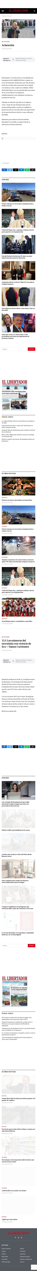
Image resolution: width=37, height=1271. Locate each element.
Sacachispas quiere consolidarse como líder (17, 621)
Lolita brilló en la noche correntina (14, 1190)
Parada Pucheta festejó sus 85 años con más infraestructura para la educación (17, 257)
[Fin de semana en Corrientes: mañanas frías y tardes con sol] (18, 192)
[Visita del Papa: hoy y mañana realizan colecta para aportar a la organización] (18, 218)
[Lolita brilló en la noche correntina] (18, 1176)
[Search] (34, 11)
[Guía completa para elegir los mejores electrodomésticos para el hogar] (18, 868)
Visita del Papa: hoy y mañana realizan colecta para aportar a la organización (18, 231)
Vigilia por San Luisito (9, 1219)
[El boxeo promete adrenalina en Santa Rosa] (18, 486)
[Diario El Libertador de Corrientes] (18, 11)
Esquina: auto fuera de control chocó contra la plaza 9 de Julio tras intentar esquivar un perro (18, 561)
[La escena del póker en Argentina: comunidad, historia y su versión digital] (18, 921)
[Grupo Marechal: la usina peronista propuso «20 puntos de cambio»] (18, 1084)
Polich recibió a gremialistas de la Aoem (16, 830)
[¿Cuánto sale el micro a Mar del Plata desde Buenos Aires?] (18, 842)
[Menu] (3, 11)
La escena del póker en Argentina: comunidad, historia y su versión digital (18, 934)
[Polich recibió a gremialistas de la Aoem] (18, 818)
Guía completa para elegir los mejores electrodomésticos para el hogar (15, 881)
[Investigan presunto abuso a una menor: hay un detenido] (18, 296)
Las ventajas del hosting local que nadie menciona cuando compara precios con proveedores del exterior (15, 804)
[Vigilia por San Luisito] (18, 1205)
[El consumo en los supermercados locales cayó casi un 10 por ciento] (18, 1145)
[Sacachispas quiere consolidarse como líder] (18, 607)
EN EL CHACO (8, 417)
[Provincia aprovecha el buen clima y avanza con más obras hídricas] (18, 1115)
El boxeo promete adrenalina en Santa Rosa (17, 500)
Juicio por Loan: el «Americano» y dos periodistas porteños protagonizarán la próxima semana (15, 336)
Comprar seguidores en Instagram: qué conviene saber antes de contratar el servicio (17, 907)
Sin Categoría (5, 41)
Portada (4, 16)
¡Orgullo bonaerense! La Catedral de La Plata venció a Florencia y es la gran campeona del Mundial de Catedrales (17, 1023)
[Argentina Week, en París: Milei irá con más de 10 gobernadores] (18, 270)
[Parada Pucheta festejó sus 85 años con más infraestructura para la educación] (18, 244)
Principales (6, 163)
